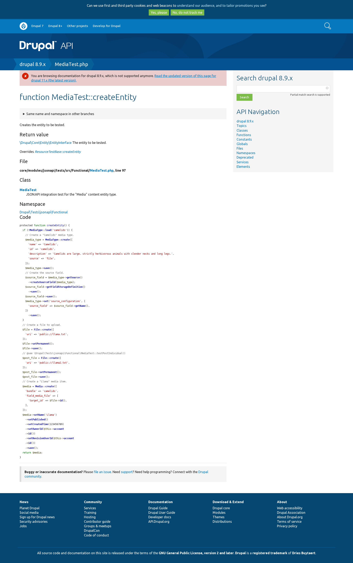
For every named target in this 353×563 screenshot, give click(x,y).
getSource (73, 277)
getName (80, 305)
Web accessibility (289, 508)
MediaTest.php (71, 64)
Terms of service (289, 521)
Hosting (90, 517)
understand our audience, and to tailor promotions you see (221, 5)
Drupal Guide (158, 508)
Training (90, 512)
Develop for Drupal (107, 26)
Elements (243, 166)
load (48, 230)
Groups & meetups (97, 526)
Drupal (240, 553)
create (65, 239)
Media (38, 386)
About (282, 502)
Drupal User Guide (161, 512)
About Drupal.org (290, 517)
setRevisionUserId (40, 438)
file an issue (102, 472)
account (59, 429)
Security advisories (34, 521)
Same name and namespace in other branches (60, 114)
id (61, 400)
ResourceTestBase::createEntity (58, 151)
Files (240, 148)
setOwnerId (35, 429)
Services (243, 162)
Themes (219, 517)
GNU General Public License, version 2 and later (196, 553)
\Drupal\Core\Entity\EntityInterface (45, 142)
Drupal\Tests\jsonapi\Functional (44, 212)
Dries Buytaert (303, 553)
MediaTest (28, 190)
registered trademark (269, 553)
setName (39, 414)
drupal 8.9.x (33, 64)
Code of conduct (96, 535)
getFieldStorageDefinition (65, 286)
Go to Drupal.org (23, 26)
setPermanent (41, 343)
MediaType (36, 230)
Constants (244, 139)
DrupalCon (92, 530)
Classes (242, 130)
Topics (242, 126)
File (37, 329)
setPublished (36, 419)
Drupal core (221, 508)
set (46, 301)
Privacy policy (287, 526)
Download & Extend (228, 502)
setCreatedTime (38, 424)
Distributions (222, 521)
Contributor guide (97, 521)
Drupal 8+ (55, 26)
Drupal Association (291, 512)
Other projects (77, 26)
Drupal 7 (37, 26)
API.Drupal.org (158, 521)
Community (93, 502)
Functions (244, 135)
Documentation (160, 502)
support (127, 472)
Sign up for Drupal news (37, 517)
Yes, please (159, 12)
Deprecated (245, 157)
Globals (242, 144)
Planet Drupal (29, 508)
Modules (219, 512)
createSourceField (43, 282)
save (47, 268)
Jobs (23, 526)
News (24, 502)
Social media (29, 512)
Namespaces (246, 153)
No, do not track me (187, 12)
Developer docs (159, 517)
